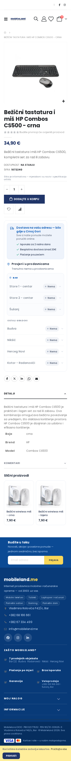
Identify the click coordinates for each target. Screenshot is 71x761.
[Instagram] (64, 5)
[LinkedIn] (28, 637)
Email (36, 378)
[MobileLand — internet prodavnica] (18, 18)
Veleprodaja (50, 681)
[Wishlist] (51, 19)
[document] (35, 753)
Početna (5, 32)
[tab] (35, 393)
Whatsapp (29, 378)
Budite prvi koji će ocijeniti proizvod (42, 132)
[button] (63, 101)
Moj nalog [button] (13, 698)
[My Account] (44, 18)
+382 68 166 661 (19, 615)
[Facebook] (59, 5)
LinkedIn (22, 378)
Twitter (14, 378)
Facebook (7, 378)
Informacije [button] (14, 709)
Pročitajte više (59, 749)
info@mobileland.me (23, 629)
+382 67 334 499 (20, 622)
